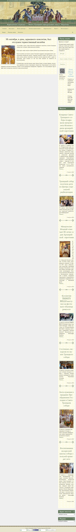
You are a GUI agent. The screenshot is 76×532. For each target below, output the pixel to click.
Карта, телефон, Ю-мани (66, 59)
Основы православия (35, 28)
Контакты (20, 32)
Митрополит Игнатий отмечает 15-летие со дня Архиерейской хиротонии (66, 232)
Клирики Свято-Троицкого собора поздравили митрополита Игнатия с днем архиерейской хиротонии (66, 123)
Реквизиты (62, 64)
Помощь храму (12, 32)
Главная (4, 28)
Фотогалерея (64, 28)
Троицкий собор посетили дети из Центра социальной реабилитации (66, 186)
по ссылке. (61, 79)
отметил (68, 164)
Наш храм (11, 28)
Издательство (47, 28)
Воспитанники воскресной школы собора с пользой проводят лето (66, 453)
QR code (62, 53)
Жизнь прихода (21, 28)
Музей (56, 28)
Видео (4, 32)
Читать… (61, 169)
